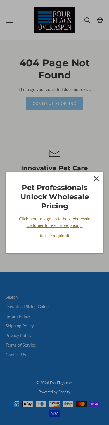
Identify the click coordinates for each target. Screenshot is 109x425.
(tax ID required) (54, 235)
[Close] (96, 179)
